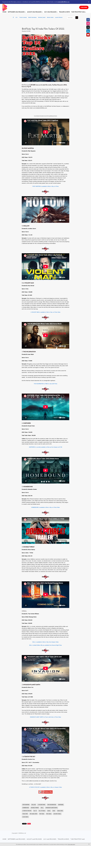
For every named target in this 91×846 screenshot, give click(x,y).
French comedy (23, 17)
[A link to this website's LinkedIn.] (88, 31)
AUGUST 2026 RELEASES (34, 12)
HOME (4, 12)
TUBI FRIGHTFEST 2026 (78, 12)
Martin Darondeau (32, 17)
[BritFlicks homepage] (39, 7)
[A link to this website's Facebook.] (88, 19)
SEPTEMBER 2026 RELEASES (16, 12)
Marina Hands (50, 17)
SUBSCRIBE (84, 7)
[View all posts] (13, 17)
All (16, 17)
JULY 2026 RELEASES (50, 12)
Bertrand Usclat (41, 17)
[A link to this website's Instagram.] (88, 23)
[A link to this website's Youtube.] (88, 34)
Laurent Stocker (58, 17)
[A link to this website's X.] (88, 27)
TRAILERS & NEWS (64, 12)
